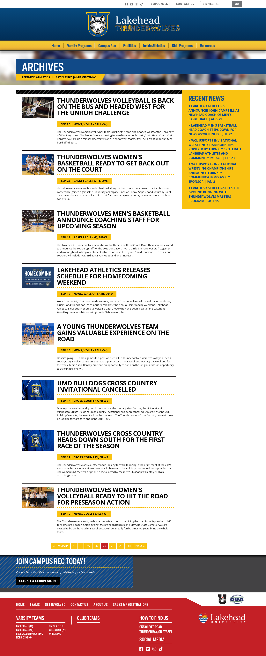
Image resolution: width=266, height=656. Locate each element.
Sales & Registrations (131, 605)
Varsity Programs (79, 45)
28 (112, 546)
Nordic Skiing (24, 637)
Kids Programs (182, 45)
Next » (140, 546)
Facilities (129, 45)
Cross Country (85, 400)
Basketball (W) (85, 181)
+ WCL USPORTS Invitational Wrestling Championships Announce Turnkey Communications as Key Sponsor (212, 173)
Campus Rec (107, 45)
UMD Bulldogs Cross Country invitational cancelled (107, 386)
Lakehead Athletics (36, 77)
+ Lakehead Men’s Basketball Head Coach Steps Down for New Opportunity (212, 129)
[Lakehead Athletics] (133, 24)
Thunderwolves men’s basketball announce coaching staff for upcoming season (113, 219)
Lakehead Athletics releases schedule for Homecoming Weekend (103, 276)
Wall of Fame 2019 (98, 294)
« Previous (60, 546)
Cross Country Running (29, 633)
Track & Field (56, 626)
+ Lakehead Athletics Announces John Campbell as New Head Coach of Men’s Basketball (213, 112)
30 (129, 546)
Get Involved (55, 605)
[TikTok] (141, 4)
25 (88, 546)
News (77, 124)
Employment (160, 4)
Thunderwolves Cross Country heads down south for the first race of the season (111, 439)
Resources (207, 45)
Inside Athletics (154, 45)
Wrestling (55, 633)
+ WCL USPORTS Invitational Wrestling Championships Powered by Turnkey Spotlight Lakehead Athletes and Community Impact (215, 149)
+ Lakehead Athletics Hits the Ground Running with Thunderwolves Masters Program (213, 194)
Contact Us (185, 4)
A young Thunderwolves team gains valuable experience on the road (113, 332)
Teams (35, 605)
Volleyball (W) (95, 124)
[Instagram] (136, 4)
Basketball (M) (85, 237)
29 (120, 546)
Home (56, 45)
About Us (100, 605)
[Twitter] (131, 4)
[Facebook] (126, 4)
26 (96, 546)
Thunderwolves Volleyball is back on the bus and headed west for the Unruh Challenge (115, 106)
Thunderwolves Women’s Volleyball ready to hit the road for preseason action (112, 495)
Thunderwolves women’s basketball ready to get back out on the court (113, 163)
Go (237, 4)
